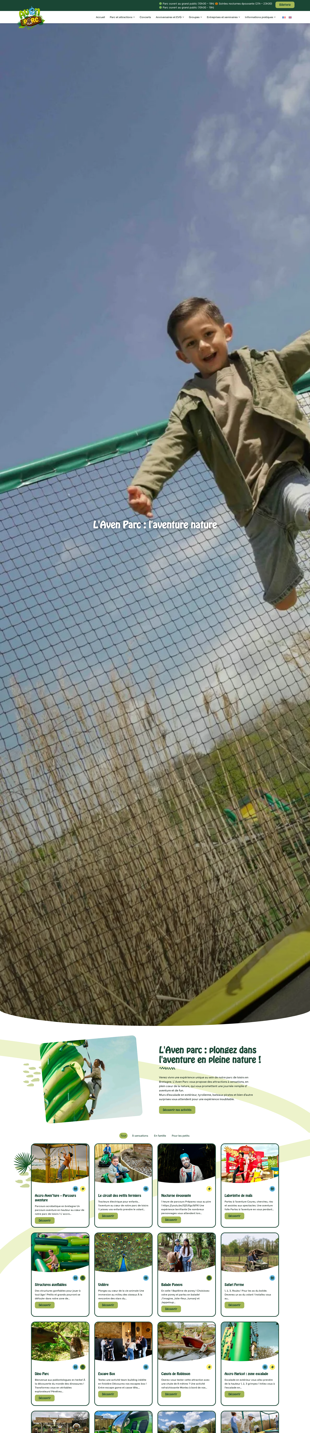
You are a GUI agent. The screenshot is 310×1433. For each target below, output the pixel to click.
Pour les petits (181, 1135)
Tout (123, 1135)
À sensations (140, 1135)
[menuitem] (284, 17)
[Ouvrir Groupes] (201, 17)
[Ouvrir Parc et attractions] (134, 17)
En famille (160, 1135)
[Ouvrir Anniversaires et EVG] (183, 17)
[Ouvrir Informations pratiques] (275, 17)
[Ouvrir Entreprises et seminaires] (239, 17)
